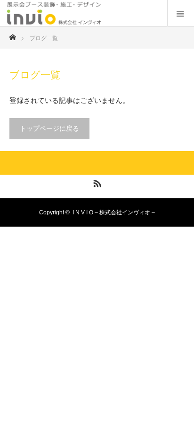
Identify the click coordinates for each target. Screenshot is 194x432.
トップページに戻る (49, 128)
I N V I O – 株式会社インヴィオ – (114, 212)
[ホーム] (12, 34)
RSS (96, 182)
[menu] (180, 13)
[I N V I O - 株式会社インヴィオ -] (100, 12)
